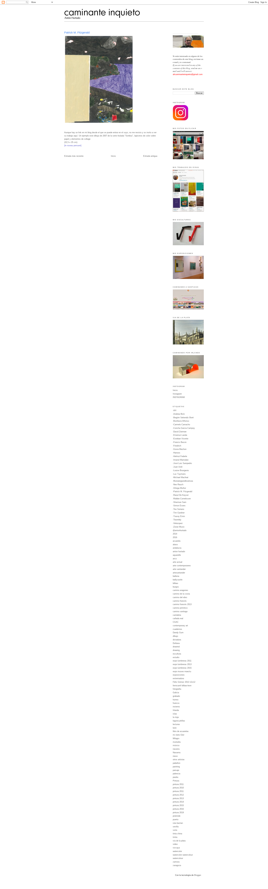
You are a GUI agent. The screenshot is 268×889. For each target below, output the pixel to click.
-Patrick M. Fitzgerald (182, 491)
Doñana (176, 643)
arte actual (177, 562)
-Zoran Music (179, 527)
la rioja (176, 717)
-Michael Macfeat (180, 477)
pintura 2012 (178, 795)
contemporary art (180, 625)
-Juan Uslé (177, 467)
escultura (177, 654)
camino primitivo (180, 608)
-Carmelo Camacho (181, 424)
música (176, 745)
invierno (176, 706)
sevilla (176, 826)
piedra (175, 777)
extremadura (178, 678)
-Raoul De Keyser (181, 495)
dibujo (175, 636)
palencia (176, 773)
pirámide (176, 816)
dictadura (177, 639)
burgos (176, 587)
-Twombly (177, 520)
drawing (176, 650)
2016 (175, 537)
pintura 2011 (178, 784)
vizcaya (176, 848)
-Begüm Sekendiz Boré (183, 417)
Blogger (197, 875)
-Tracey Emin (179, 516)
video (175, 844)
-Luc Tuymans (179, 474)
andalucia (177, 548)
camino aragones (180, 590)
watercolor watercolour (183, 855)
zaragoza (177, 865)
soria (175, 830)
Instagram (177, 394)
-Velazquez (178, 523)
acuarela (176, 541)
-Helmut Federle (180, 456)
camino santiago (180, 611)
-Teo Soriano (178, 509)
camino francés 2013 (182, 604)
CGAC (176, 622)
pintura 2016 (178, 809)
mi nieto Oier (178, 735)
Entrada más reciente (73, 156)
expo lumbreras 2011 (182, 661)
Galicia (176, 692)
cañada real (178, 618)
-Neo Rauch (178, 484)
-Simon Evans (179, 505)
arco (175, 558)
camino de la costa (181, 594)
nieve (175, 756)
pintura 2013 (178, 798)
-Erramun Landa (180, 435)
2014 (175, 534)
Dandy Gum (178, 632)
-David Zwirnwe (179, 431)
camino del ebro (180, 597)
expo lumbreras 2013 (182, 664)
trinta (175, 837)
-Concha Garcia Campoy (184, 428)
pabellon (176, 763)
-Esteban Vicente (180, 438)
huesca (176, 703)
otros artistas (179, 759)
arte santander (179, 569)
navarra (176, 749)
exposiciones (179, 675)
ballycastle (177, 580)
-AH (174, 410)
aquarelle (177, 555)
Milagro (176, 738)
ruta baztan (178, 823)
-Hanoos (176, 453)
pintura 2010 (178, 788)
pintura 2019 (178, 812)
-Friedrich (177, 446)
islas (175, 714)
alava (175, 544)
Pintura (176, 781)
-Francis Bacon (179, 442)
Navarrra (176, 752)
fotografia (177, 689)
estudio (176, 657)
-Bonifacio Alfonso (181, 421)
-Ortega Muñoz (179, 488)
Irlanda (176, 710)
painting (176, 766)
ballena (176, 576)
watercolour (178, 858)
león (174, 728)
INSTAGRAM (179, 397)
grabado (176, 696)
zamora (176, 862)
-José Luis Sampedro (182, 463)
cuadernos (177, 629)
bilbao (175, 583)
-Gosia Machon (179, 449)
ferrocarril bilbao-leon (182, 685)
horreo (175, 699)
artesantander (179, 573)
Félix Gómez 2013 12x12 (184, 682)
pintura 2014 (178, 802)
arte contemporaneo (182, 565)
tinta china (177, 833)
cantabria (177, 615)
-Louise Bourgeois (181, 470)
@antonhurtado (179, 530)
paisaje (176, 770)
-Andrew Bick (179, 414)
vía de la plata (179, 841)
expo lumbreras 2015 (182, 668)
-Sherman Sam (179, 502)
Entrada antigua (150, 156)
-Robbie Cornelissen (182, 498)
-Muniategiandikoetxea (183, 481)
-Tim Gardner (179, 513)
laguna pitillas (179, 721)
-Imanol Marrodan (180, 460)
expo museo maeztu (182, 671)
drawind (176, 646)
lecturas (176, 724)
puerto (175, 819)
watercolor (177, 851)
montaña (177, 742)
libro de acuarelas (181, 731)
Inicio (113, 156)
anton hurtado (179, 551)
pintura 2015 (178, 805)
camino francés (180, 601)
